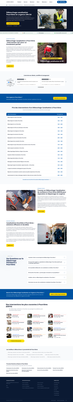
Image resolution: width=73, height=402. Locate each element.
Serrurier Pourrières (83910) (42, 370)
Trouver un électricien (25, 384)
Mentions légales (53, 400)
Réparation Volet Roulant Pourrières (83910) (27, 371)
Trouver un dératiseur (40, 386)
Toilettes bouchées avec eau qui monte (60, 336)
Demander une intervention (60, 98)
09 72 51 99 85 (41, 211)
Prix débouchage (56, 395)
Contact (7, 387)
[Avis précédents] (15, 82)
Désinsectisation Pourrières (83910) (44, 368)
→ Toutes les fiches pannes (16, 340)
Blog (7, 385)
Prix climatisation (56, 393)
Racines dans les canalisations (59, 329)
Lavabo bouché (15, 315)
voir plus (18, 82)
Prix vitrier (55, 389)
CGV (66, 400)
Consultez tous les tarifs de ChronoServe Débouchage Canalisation (36, 179)
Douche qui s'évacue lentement (18, 322)
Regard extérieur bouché (37, 335)
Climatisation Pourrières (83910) (12, 368)
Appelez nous (10, 66)
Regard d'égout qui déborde (38, 322)
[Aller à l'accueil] (10, 2)
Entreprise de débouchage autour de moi (15, 5)
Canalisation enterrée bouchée (18, 335)
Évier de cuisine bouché (58, 322)
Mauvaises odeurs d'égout (59, 315)
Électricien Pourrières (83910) (12, 373)
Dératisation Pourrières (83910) (28, 368)
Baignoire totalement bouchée (18, 329)
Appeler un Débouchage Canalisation (58, 294)
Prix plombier (56, 384)
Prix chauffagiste (56, 391)
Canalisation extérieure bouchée (39, 315)
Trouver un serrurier (40, 382)
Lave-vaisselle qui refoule (38, 329)
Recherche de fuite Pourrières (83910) (12, 371)
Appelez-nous (10, 245)
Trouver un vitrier (39, 384)
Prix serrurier (56, 386)
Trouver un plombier (25, 382)
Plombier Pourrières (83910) (58, 368)
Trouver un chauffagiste (25, 386)
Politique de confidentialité (60, 400)
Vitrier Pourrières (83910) (58, 370)
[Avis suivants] (66, 82)
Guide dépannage (56, 382)
